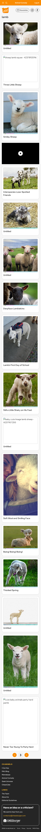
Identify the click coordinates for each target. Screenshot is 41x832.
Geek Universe (7, 781)
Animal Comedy (21, 3)
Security (29, 828)
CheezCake (6, 785)
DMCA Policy (35, 828)
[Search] (6, 2)
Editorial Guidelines (9, 800)
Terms (18, 828)
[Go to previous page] (15, 755)
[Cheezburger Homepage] (20, 821)
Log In (37, 3)
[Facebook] (37, 10)
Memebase (6, 775)
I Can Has (5, 768)
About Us (5, 797)
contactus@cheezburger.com (14, 816)
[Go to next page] (26, 755)
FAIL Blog (5, 771)
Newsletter (24, 10)
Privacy (23, 828)
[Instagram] (32, 10)
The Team (5, 794)
